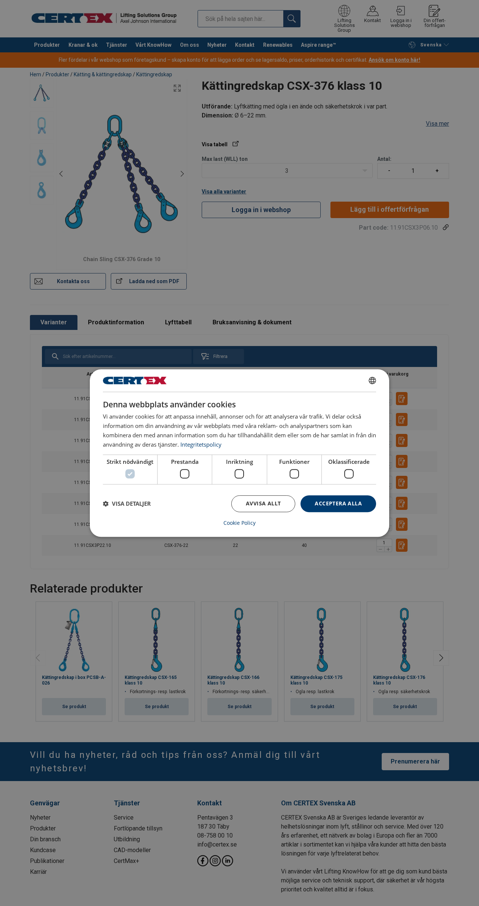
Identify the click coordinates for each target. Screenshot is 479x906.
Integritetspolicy (201, 444)
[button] (127, 503)
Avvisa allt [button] (263, 503)
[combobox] (372, 380)
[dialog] (239, 453)
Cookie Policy (239, 523)
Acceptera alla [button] (338, 503)
